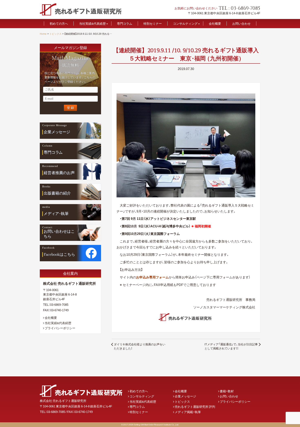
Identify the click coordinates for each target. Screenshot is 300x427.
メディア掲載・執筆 (188, 412)
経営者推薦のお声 (59, 172)
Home (43, 34)
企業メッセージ (185, 396)
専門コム (53, 152)
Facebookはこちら (59, 254)
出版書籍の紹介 (57, 193)
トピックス (55, 34)
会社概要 (215, 23)
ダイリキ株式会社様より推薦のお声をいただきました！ (139, 346)
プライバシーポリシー (60, 328)
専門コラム (124, 23)
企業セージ (57, 132)
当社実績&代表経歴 (92, 23)
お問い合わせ (241, 23)
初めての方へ (59, 23)
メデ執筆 (56, 213)
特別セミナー (152, 23)
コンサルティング (185, 23)
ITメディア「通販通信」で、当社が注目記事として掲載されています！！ (231, 346)
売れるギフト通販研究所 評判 (195, 406)
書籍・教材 (227, 391)
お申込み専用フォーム (152, 277)
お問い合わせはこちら (59, 234)
